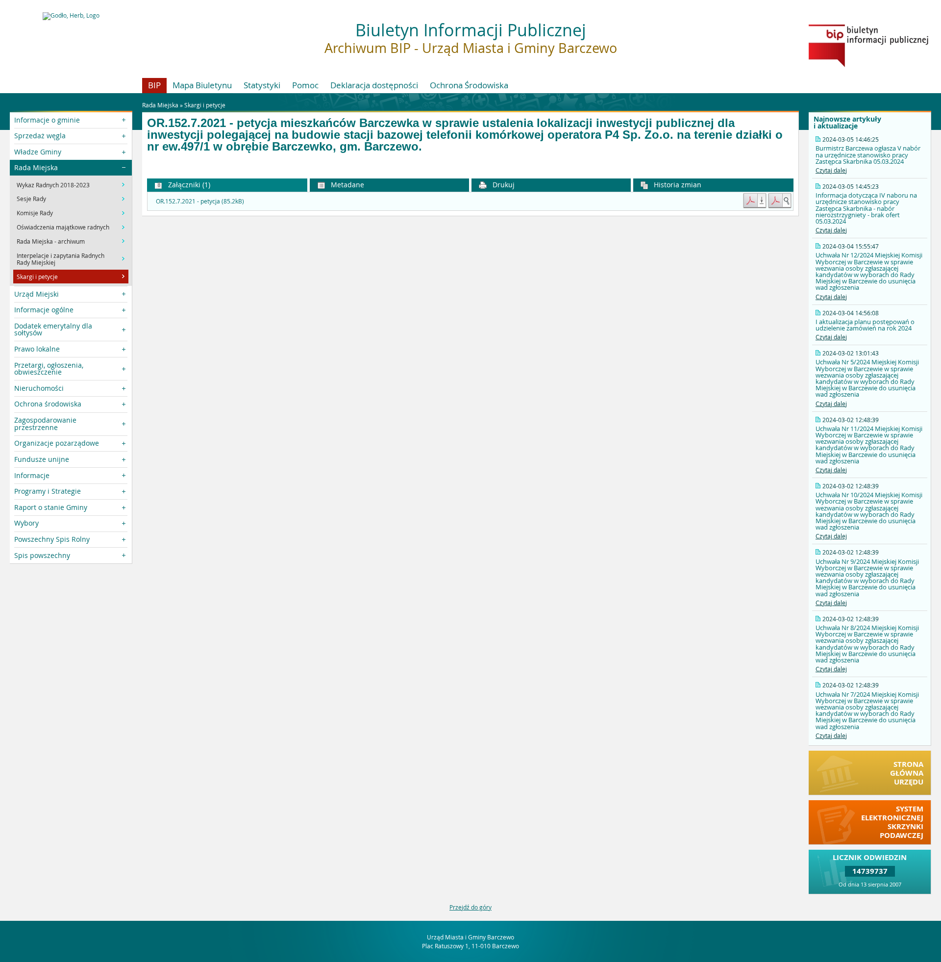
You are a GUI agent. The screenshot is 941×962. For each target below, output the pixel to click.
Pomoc (305, 85)
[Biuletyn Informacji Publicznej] (868, 65)
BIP (154, 85)
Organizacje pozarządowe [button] (56, 443)
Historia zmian (676, 184)
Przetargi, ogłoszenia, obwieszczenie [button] (48, 368)
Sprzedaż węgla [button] (40, 135)
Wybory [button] (26, 523)
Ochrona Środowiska (469, 85)
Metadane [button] (346, 184)
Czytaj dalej (831, 170)
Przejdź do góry (470, 907)
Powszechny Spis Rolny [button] (52, 539)
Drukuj (503, 184)
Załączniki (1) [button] (188, 184)
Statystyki (262, 85)
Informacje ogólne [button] (44, 309)
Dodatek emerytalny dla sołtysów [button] (53, 329)
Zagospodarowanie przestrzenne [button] (45, 423)
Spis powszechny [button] (42, 555)
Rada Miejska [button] (36, 167)
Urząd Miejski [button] (36, 294)
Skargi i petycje (204, 105)
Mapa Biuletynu (202, 85)
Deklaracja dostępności (374, 85)
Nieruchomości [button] (39, 388)
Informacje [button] (32, 475)
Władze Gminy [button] (37, 151)
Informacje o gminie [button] (47, 120)
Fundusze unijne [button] (41, 459)
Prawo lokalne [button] (37, 349)
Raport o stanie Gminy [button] (50, 507)
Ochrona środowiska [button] (47, 403)
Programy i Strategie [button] (47, 491)
